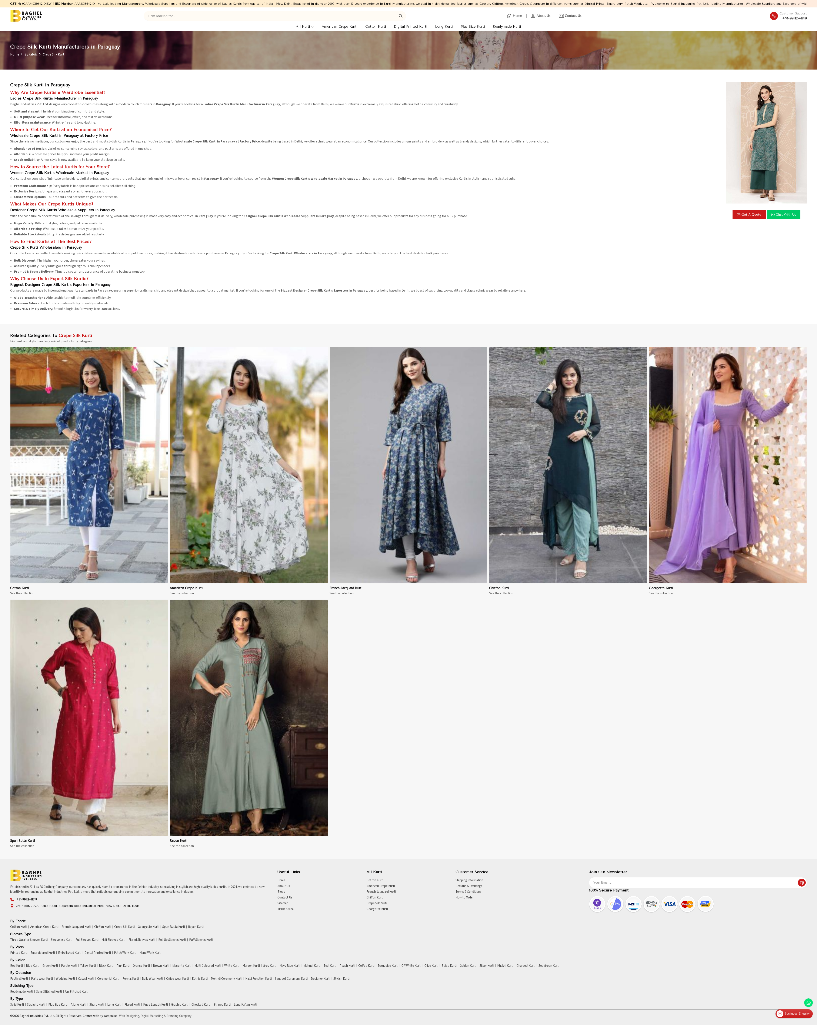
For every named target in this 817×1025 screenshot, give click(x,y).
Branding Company (178, 1016)
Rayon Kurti (178, 841)
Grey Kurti (269, 966)
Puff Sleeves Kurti (201, 940)
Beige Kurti (449, 966)
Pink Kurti (123, 966)
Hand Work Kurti (150, 953)
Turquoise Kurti (388, 966)
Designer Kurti (320, 979)
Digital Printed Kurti (410, 26)
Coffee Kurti (366, 966)
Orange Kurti (141, 966)
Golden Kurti (468, 966)
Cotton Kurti (375, 26)
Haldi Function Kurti (258, 979)
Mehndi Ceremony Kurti (226, 979)
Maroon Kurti (251, 966)
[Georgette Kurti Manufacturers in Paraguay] (728, 465)
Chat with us (786, 214)
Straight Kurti (36, 1005)
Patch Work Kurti (125, 953)
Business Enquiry (796, 1013)
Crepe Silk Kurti (377, 903)
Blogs (281, 892)
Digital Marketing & (153, 1016)
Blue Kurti (32, 966)
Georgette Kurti (661, 588)
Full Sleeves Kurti (87, 940)
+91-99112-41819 (794, 18)
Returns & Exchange (469, 886)
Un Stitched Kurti (76, 992)
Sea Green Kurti (548, 966)
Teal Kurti (330, 966)
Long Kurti (444, 26)
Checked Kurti (200, 1005)
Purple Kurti (69, 966)
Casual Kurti (86, 979)
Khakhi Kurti (505, 966)
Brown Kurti (161, 966)
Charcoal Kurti (526, 966)
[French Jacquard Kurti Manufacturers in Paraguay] (408, 465)
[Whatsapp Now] (808, 1002)
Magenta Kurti (181, 966)
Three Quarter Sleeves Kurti (29, 940)
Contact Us (573, 16)
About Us (543, 16)
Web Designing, (129, 1016)
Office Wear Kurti (177, 979)
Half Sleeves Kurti (113, 940)
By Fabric (30, 54)
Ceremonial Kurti (108, 979)
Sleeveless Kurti (61, 940)
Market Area (285, 909)
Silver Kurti (487, 966)
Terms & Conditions (468, 892)
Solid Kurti (17, 1005)
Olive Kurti (431, 966)
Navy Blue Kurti (290, 966)
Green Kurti (50, 966)
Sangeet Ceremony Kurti (291, 979)
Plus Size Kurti (473, 26)
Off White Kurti (411, 966)
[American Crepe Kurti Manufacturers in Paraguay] (249, 465)
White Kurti (231, 966)
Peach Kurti (347, 966)
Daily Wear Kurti (152, 979)
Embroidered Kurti (43, 953)
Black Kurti (106, 966)
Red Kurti (16, 966)
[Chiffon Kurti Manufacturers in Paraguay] (568, 465)
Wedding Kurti (65, 979)
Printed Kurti (18, 953)
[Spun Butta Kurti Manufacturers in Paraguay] (89, 717)
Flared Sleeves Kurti (142, 940)
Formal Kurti (131, 979)
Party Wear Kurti (42, 979)
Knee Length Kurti (155, 1005)
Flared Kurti (132, 1005)
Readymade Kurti (507, 26)
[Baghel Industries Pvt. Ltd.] (26, 16)
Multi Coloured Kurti (207, 966)
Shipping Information (469, 880)
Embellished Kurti (69, 953)
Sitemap (282, 903)
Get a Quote (751, 214)
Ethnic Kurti (200, 979)
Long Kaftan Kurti (245, 1005)
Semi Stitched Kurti (49, 992)
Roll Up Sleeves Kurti (172, 940)
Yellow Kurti (88, 966)
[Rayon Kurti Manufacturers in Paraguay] (249, 717)
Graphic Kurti (179, 1005)
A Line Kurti (78, 1005)
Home (517, 16)
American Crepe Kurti (339, 26)
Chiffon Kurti (499, 588)
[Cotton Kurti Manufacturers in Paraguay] (89, 465)
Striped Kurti (222, 1005)
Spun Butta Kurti (22, 841)
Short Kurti (96, 1005)
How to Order (465, 897)
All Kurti (303, 26)
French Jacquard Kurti (346, 588)
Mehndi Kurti (311, 966)
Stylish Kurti (341, 979)
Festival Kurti (19, 979)
